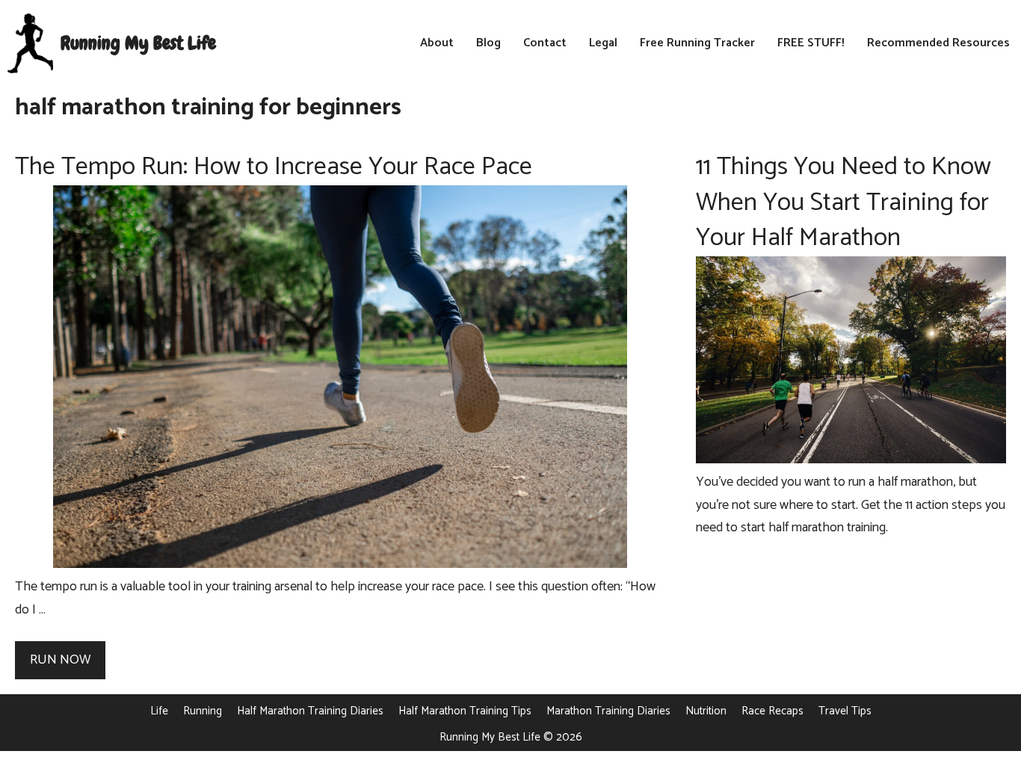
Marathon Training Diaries (608, 711)
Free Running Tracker (697, 43)
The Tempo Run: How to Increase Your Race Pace (273, 167)
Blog (488, 43)
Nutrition (706, 711)
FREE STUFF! (811, 43)
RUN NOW (60, 660)
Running (202, 711)
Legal (603, 43)
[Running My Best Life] (30, 43)
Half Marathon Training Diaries (310, 711)
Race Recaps (772, 711)
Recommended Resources (938, 43)
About (437, 43)
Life (159, 711)
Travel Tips (845, 711)
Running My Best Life (138, 43)
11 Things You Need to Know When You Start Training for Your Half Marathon (843, 202)
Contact (545, 43)
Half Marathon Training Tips (464, 711)
